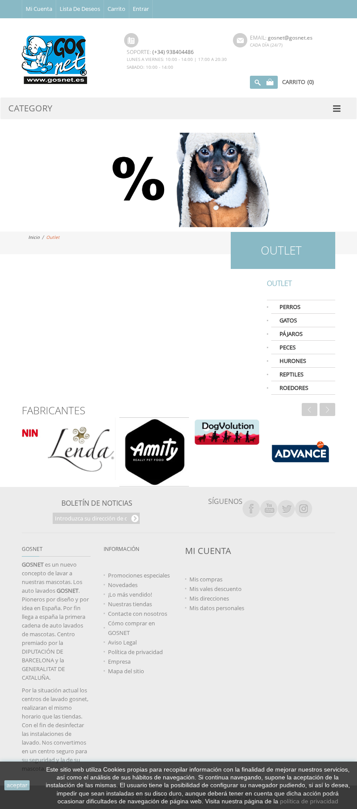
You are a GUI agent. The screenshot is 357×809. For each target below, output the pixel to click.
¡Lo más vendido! (130, 594)
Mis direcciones (209, 598)
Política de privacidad (135, 652)
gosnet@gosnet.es (290, 37)
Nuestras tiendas (130, 604)
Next (327, 409)
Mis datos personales (216, 608)
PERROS (290, 307)
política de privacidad (309, 801)
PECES (288, 347)
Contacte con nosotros (137, 614)
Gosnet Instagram (303, 508)
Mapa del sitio (126, 671)
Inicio (34, 237)
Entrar (141, 9)
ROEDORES (294, 388)
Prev (309, 409)
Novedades (123, 585)
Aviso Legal (122, 642)
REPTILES (291, 374)
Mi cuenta (39, 9)
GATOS (288, 320)
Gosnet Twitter (286, 508)
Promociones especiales (139, 575)
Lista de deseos (80, 9)
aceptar (17, 785)
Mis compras (205, 579)
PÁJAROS (291, 334)
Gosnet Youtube (268, 508)
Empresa (119, 661)
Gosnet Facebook (251, 508)
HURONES (293, 361)
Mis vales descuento (215, 589)
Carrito (116, 9)
